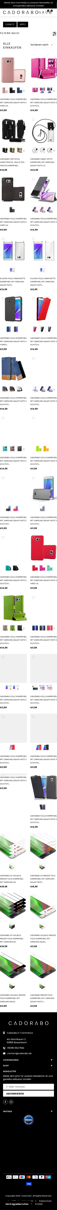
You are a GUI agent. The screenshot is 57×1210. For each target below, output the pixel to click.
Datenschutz (45, 1201)
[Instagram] (11, 1102)
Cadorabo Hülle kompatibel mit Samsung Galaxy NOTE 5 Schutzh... (13, 401)
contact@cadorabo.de (19, 1053)
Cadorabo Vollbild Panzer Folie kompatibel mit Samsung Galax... (13, 998)
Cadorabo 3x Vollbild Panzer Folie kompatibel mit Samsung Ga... (11, 878)
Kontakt (39, 1204)
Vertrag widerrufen (16, 1204)
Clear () (9, 24)
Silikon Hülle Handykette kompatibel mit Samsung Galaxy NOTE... (12, 281)
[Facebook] (5, 1102)
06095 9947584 (15, 1047)
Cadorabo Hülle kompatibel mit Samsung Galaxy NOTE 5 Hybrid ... (13, 341)
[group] (13, 70)
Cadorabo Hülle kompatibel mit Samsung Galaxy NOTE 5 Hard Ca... (13, 102)
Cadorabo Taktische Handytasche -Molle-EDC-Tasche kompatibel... (12, 162)
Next (24, 90)
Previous (2, 90)
